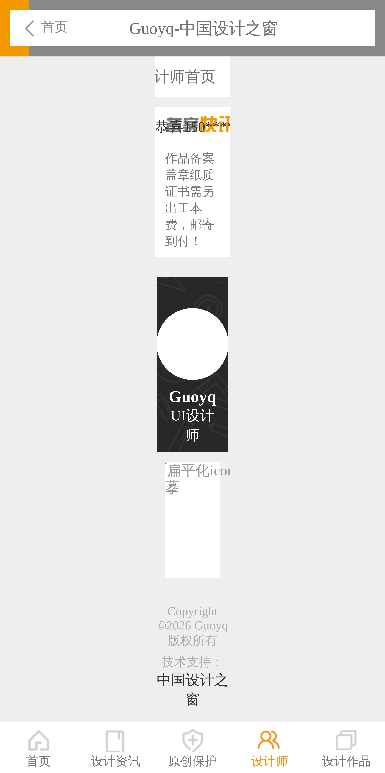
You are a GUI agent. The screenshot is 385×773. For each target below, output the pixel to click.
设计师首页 (177, 76)
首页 (54, 27)
